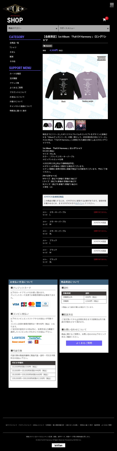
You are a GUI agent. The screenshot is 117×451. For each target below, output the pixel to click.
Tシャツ (13, 48)
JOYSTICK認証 (100, 223)
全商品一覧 (14, 43)
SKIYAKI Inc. (77, 440)
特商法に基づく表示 (18, 111)
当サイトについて (11, 425)
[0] (104, 20)
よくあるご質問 (16, 88)
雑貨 (11, 57)
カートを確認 (15, 74)
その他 (12, 61)
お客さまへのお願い (72, 425)
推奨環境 (97, 425)
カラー (45, 212)
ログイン (79, 203)
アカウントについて (18, 92)
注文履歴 (13, 78)
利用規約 (48, 425)
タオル (12, 52)
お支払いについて (17, 97)
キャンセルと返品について (21, 106)
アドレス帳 (14, 83)
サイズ (45, 215)
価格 (44, 50)
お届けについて (16, 102)
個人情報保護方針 (58, 425)
